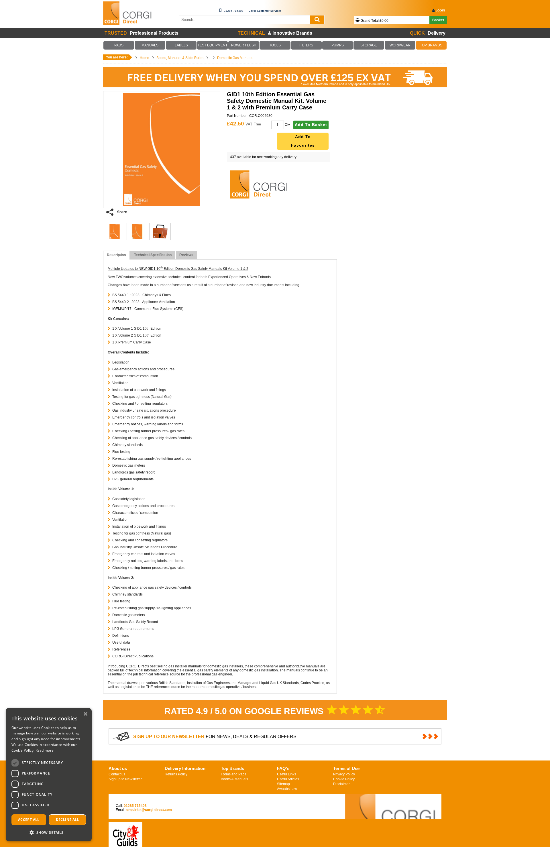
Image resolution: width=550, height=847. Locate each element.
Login (440, 10)
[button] (48, 832)
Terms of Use (346, 793)
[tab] (116, 255)
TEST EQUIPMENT (212, 45)
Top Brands (232, 793)
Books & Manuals (234, 804)
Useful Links (286, 799)
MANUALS (150, 45)
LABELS (181, 45)
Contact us (117, 799)
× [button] (85, 714)
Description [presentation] (116, 255)
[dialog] (49, 774)
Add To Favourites (303, 141)
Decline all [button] (67, 819)
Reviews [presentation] (186, 255)
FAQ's (283, 793)
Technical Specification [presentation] (153, 255)
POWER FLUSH (243, 45)
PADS (119, 45)
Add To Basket (311, 125)
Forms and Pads (233, 799)
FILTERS (306, 45)
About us (118, 793)
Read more (45, 750)
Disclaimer (341, 809)
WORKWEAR (399, 45)
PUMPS (337, 45)
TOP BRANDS (431, 45)
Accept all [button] (29, 819)
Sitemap (283, 809)
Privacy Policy (344, 799)
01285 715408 (233, 10)
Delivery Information (185, 793)
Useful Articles (288, 804)
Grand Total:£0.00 (374, 21)
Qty (287, 125)
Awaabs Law (287, 813)
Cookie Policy (344, 804)
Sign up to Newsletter (125, 804)
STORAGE (368, 45)
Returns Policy (176, 799)
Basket (438, 20)
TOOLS (275, 45)
